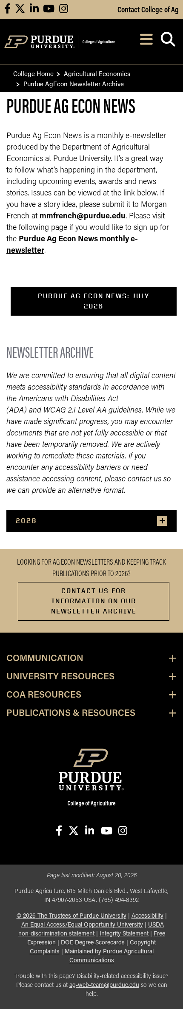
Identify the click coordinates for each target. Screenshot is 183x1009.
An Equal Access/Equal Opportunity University (82, 925)
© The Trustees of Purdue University (71, 916)
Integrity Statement (124, 934)
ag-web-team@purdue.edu (104, 985)
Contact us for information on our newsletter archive (94, 601)
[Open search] (168, 42)
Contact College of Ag (148, 9)
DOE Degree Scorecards (93, 943)
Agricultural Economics (97, 73)
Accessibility (147, 916)
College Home (33, 73)
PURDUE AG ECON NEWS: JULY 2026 (93, 301)
